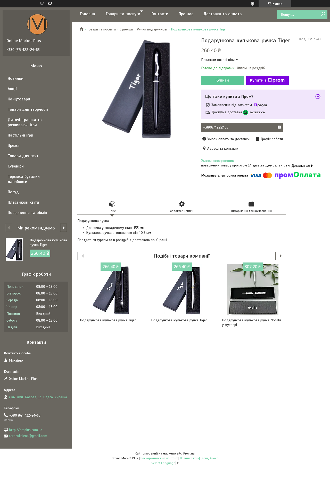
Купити (222, 80)
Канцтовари (19, 99)
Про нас (186, 14)
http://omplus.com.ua (25, 430)
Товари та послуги (122, 14)
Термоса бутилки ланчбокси (24, 179)
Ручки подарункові (152, 29)
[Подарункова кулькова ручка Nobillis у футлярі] (252, 289)
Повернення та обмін (27, 212)
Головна (87, 14)
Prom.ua (189, 453)
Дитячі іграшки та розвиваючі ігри (25, 122)
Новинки (15, 78)
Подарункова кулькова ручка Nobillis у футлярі (252, 322)
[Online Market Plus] (37, 24)
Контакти (159, 14)
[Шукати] (322, 14)
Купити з (258, 80)
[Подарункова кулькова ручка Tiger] (110, 289)
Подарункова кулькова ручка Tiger (108, 320)
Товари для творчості (28, 109)
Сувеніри (126, 29)
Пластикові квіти (23, 202)
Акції (12, 88)
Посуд (13, 192)
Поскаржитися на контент (159, 458)
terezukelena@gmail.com (28, 436)
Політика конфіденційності (199, 458)
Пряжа (14, 145)
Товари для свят (23, 155)
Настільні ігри (20, 135)
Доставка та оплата (222, 14)
